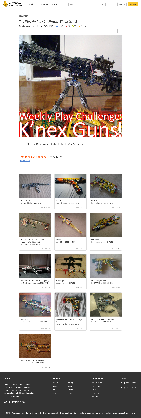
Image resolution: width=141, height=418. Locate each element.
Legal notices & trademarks (124, 413)
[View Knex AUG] (35, 305)
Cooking (70, 383)
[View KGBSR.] (70, 225)
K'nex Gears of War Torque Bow (102, 320)
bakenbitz (26, 203)
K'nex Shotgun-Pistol (99, 281)
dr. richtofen (62, 203)
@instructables (130, 383)
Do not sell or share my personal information (92, 413)
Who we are (96, 397)
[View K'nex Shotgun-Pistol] (106, 266)
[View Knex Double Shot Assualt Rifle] (35, 346)
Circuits (55, 383)
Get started (96, 386)
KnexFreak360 (28, 363)
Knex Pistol (60, 201)
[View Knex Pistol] (70, 186)
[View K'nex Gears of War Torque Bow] (106, 305)
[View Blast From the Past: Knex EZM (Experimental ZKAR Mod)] (35, 225)
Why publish (97, 383)
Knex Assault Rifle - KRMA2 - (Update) (35, 281)
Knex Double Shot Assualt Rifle (32, 361)
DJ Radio (26, 244)
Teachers (55, 4)
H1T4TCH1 (97, 283)
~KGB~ (60, 242)
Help (94, 390)
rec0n (60, 283)
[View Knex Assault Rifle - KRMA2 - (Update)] (35, 266)
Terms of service (33, 413)
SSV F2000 (95, 240)
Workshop (56, 386)
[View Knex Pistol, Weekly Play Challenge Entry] (70, 305)
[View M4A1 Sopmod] (70, 266)
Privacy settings (65, 413)
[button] (119, 31)
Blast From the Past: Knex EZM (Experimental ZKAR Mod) (32, 241)
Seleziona (97, 203)
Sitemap (95, 393)
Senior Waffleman (29, 322)
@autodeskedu (130, 388)
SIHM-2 (94, 201)
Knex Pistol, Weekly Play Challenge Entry (69, 321)
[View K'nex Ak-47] (35, 186)
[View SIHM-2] (106, 186)
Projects (32, 4)
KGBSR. (58, 240)
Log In (122, 4)
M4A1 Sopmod (61, 281)
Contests (44, 4)
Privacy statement (49, 413)
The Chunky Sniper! (30, 283)
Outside (70, 390)
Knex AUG (24, 320)
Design (55, 390)
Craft (54, 393)
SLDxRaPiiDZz (63, 324)
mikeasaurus (27, 26)
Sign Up (133, 4)
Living (37, 26)
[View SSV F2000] (106, 225)
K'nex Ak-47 (25, 201)
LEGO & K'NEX (48, 26)
